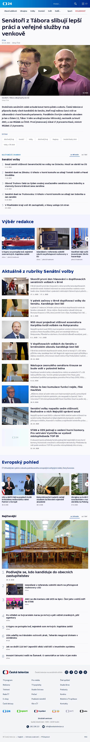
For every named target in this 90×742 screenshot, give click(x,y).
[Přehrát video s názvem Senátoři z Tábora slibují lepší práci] (45, 70)
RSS (85, 737)
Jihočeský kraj (9, 139)
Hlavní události (10, 11)
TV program (7, 680)
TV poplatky (36, 685)
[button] (45, 70)
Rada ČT (6, 694)
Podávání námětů (39, 699)
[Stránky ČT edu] (83, 711)
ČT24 (4, 40)
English (20, 737)
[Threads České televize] (85, 672)
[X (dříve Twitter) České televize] (80, 672)
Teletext (6, 689)
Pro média (36, 680)
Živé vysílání (65, 680)
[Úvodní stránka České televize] (16, 672)
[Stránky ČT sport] (22, 711)
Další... (57, 11)
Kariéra (63, 694)
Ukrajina (23, 11)
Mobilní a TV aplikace (68, 699)
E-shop (6, 699)
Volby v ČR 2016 (9, 145)
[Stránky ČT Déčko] (55, 711)
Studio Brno (65, 685)
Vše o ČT (35, 703)
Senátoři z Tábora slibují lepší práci (14, 98)
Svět (50, 11)
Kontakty (64, 703)
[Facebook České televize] (71, 672)
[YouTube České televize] (76, 672)
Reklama (6, 685)
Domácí (41, 11)
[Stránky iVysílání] (40, 711)
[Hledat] (75, 4)
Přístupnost (45, 737)
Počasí (34, 694)
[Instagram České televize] (66, 672)
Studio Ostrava (37, 689)
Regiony (55, 139)
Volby (32, 11)
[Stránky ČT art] (69, 711)
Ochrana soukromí (32, 737)
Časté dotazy (8, 703)
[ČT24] (7, 3)
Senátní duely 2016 (70, 139)
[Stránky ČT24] (6, 711)
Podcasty (64, 689)
